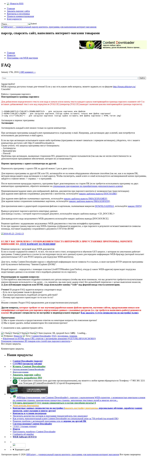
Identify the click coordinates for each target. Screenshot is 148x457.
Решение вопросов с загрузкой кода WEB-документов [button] (27, 249)
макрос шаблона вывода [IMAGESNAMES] (85, 198)
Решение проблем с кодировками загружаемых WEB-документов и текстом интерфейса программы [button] (50, 223)
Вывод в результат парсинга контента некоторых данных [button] (29, 211)
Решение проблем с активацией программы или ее (49, 421)
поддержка (63, 336)
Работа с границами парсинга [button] (15, 94)
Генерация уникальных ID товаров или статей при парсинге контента (35, 341)
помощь (73, 336)
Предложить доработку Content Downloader (34, 431)
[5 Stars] (38, 333)
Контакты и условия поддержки (29, 413)
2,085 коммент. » (27, 72)
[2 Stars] (13, 333)
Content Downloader (41, 336)
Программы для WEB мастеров (22, 58)
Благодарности (14, 19)
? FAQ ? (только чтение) (24, 426)
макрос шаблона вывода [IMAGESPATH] (89, 201)
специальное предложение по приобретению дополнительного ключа (87, 186)
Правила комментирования (20, 16)
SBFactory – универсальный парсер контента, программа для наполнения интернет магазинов (72, 454)
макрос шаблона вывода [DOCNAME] (98, 193)
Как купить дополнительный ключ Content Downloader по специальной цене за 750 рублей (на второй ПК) (65, 418)
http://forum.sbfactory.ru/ (124, 86)
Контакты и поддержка (18, 13)
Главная (11, 8)
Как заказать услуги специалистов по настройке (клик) (109, 313)
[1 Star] (5, 333)
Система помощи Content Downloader (32, 424)
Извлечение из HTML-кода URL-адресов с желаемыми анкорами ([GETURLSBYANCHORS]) (49, 338)
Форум (16, 429)
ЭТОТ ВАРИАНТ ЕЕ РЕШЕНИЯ (37, 244)
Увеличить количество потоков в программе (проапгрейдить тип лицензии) (50, 416)
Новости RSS (16, 3)
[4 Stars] (30, 333)
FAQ (54, 336)
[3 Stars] (21, 333)
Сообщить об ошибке (23, 434)
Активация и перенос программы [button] (17, 120)
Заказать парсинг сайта (18, 11)
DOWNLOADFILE (104, 206)
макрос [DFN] (135, 206)
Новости (11, 55)
